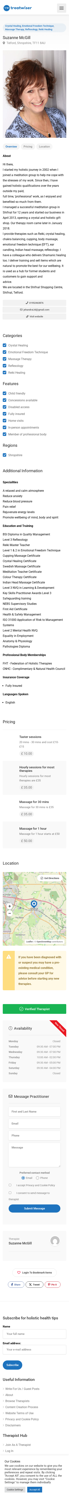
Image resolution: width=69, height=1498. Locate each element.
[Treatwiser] (18, 8)
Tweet (36, 1284)
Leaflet (29, 942)
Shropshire (15, 455)
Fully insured (16, 414)
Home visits (16, 420)
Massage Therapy (14, 29)
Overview (11, 146)
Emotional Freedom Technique (38, 25)
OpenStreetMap (44, 942)
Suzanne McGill (20, 1243)
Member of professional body (27, 434)
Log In (9, 1451)
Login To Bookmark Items (37, 1272)
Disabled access (18, 407)
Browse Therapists (17, 1401)
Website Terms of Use (19, 1413)
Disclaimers (13, 1425)
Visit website (36, 316)
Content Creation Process (21, 1407)
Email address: (12, 1343)
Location (44, 146)
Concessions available (22, 400)
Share (17, 1284)
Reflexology (31, 29)
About (9, 1395)
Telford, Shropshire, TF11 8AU (25, 43)
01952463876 (36, 302)
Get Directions (51, 878)
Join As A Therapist (18, 1445)
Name (6, 1326)
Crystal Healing (13, 25)
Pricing (28, 146)
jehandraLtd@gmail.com (36, 309)
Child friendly (16, 393)
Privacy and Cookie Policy (22, 1419)
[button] (9, 906)
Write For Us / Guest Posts (22, 1389)
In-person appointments (23, 427)
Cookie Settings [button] (15, 1489)
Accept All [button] (34, 1489)
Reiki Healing (45, 29)
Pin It (54, 1284)
